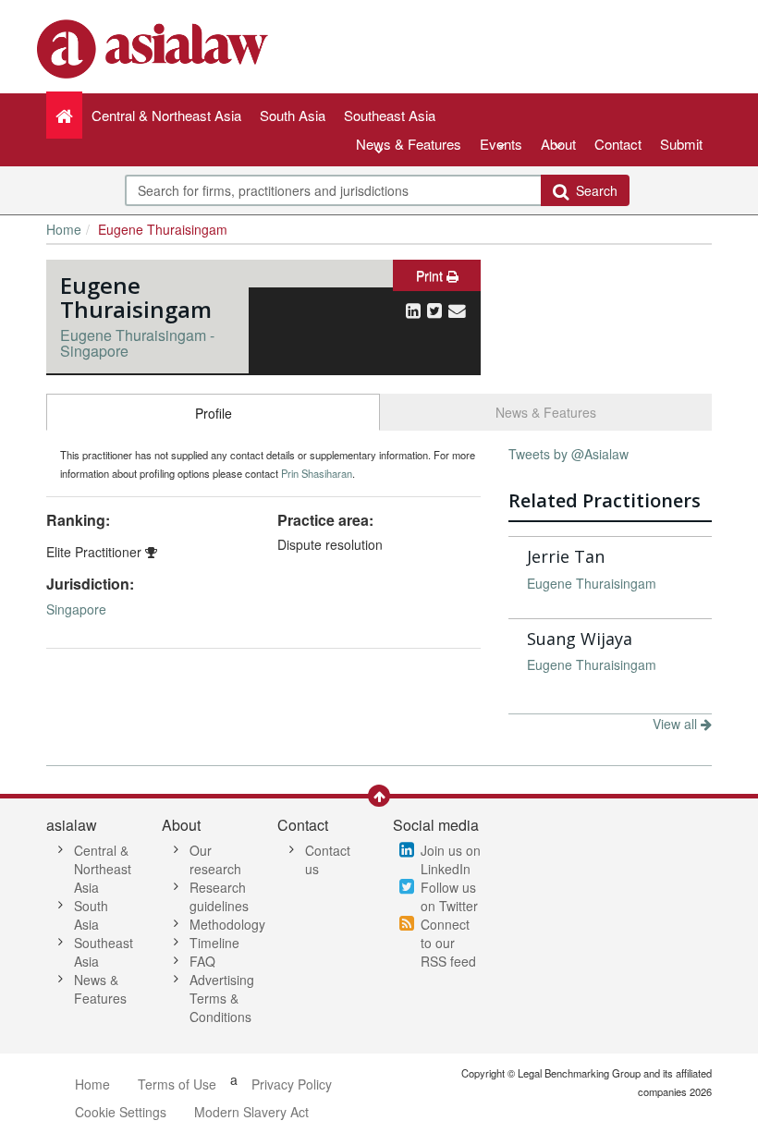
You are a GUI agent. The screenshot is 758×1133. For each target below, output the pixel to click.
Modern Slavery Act (251, 1112)
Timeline (214, 942)
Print (431, 275)
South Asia (91, 914)
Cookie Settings (120, 1112)
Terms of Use (177, 1084)
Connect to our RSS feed (448, 942)
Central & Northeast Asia (102, 868)
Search (592, 190)
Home (63, 229)
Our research (215, 859)
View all (677, 723)
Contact (618, 143)
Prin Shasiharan (316, 473)
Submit (681, 143)
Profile (213, 413)
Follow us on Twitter (449, 896)
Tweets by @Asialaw (568, 454)
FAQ (202, 961)
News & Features (408, 143)
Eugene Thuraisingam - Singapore (137, 343)
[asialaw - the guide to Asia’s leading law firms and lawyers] (155, 47)
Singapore (76, 609)
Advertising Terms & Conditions (222, 998)
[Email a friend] (457, 309)
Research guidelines (219, 896)
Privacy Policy (291, 1084)
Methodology (227, 924)
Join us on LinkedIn (451, 859)
